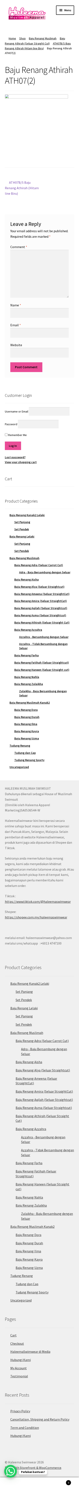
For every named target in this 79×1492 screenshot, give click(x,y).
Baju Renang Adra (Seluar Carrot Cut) (38, 565)
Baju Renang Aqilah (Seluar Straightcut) (40, 608)
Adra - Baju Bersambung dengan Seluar (44, 572)
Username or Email (16, 411)
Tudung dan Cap (25, 753)
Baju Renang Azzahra (28, 630)
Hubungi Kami (20, 1360)
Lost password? (15, 457)
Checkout (17, 1343)
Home (12, 38)
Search (39, 1485)
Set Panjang (22, 522)
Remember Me (17, 435)
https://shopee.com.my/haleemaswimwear (36, 917)
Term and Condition (24, 1427)
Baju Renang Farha (26, 655)
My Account (18, 1368)
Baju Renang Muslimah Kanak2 (29, 702)
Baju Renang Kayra (26, 731)
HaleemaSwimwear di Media (30, 1351)
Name (15, 305)
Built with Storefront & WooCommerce (33, 1468)
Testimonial (19, 1376)
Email (15, 325)
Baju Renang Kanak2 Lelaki (27, 515)
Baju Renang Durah (26, 717)
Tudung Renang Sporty (29, 760)
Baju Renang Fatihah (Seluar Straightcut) (41, 662)
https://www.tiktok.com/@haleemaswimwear (38, 901)
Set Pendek (21, 529)
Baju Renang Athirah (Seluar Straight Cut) (42, 622)
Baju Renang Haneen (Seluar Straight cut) (41, 670)
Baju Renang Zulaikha (28, 684)
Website (16, 345)
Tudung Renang (19, 745)
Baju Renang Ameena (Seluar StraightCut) (42, 594)
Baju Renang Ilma (25, 724)
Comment (18, 247)
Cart (13, 1335)
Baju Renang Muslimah (42, 38)
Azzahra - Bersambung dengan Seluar (43, 637)
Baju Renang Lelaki (21, 536)
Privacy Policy (20, 1411)
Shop (22, 38)
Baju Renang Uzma (26, 738)
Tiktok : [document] (38, 899)
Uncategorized (19, 767)
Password (11, 424)
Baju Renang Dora (26, 710)
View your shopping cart (21, 462)
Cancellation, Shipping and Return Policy (39, 1419)
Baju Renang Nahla (26, 677)
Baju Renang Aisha (26, 579)
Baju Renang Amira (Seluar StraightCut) (40, 601)
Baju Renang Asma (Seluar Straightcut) (40, 615)
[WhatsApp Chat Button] (10, 1471)
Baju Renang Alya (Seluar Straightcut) (39, 587)
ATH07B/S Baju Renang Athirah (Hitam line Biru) (22, 188)
